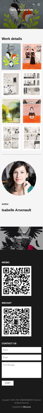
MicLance (27, 407)
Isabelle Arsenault (16, 210)
